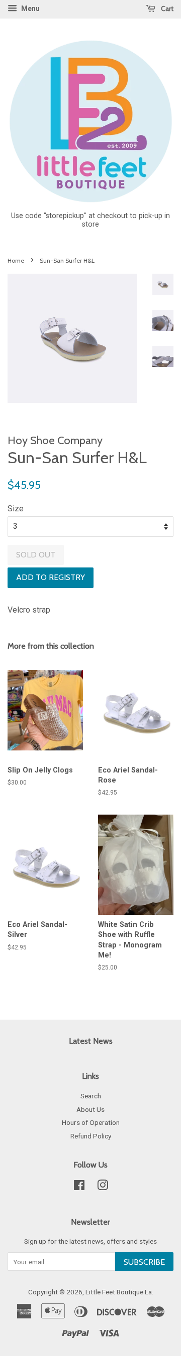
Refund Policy (90, 1136)
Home (16, 260)
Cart (166, 8)
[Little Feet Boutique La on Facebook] (79, 1187)
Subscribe (144, 1262)
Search (90, 1096)
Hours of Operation (91, 1122)
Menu (30, 9)
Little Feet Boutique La (118, 1292)
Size (16, 508)
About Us (90, 1109)
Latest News (91, 1041)
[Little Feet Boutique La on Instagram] (102, 1187)
